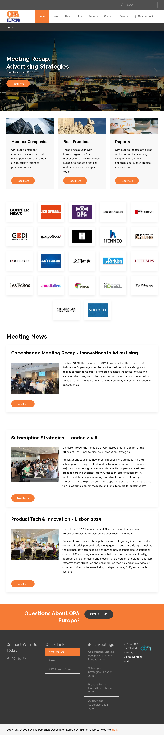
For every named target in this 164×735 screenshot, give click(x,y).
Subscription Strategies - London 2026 (100, 671)
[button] (8, 71)
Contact (108, 16)
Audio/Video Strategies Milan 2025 (98, 704)
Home (41, 16)
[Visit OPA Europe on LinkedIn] (19, 658)
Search (124, 16)
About (68, 16)
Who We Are (56, 651)
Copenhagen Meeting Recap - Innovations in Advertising (101, 655)
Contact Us (99, 614)
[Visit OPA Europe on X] (13, 658)
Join (80, 16)
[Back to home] (13, 16)
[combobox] (138, 5)
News (55, 16)
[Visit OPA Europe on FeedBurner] (24, 658)
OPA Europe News (60, 669)
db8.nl (116, 729)
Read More (18, 83)
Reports (93, 16)
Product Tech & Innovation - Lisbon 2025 (100, 688)
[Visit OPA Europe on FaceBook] (8, 658)
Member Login (146, 16)
